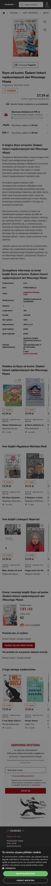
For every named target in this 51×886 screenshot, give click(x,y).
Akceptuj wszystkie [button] (25, 873)
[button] (25, 868)
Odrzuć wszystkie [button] (25, 880)
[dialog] (25, 867)
